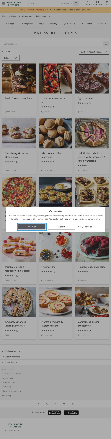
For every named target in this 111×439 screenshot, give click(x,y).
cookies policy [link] (81, 219)
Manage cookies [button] (85, 226)
